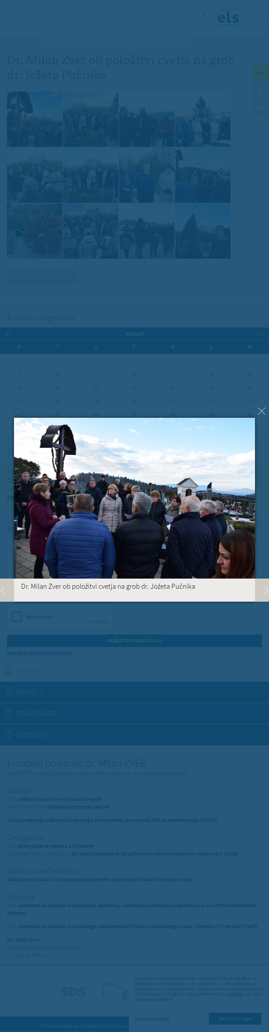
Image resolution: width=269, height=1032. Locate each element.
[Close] (261, 411)
